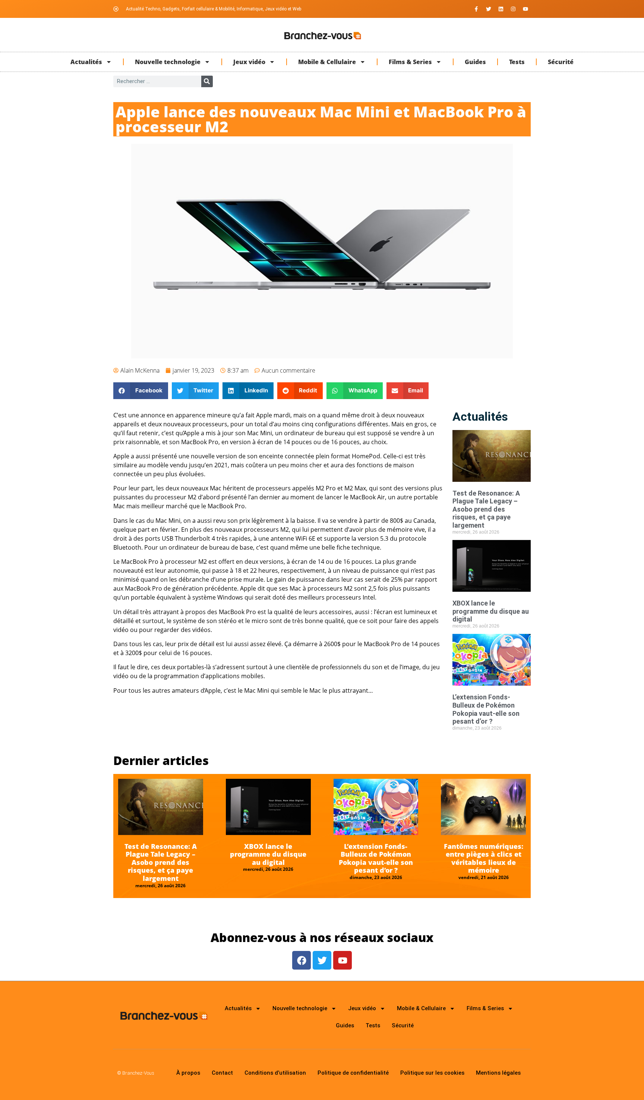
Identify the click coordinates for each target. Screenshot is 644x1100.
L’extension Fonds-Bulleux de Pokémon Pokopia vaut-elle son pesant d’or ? (486, 709)
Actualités (86, 62)
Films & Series (410, 62)
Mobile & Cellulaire (327, 62)
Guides (475, 62)
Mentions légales (498, 1072)
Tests (517, 62)
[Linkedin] (501, 9)
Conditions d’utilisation (275, 1072)
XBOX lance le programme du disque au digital (490, 611)
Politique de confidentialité (353, 1072)
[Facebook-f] (476, 9)
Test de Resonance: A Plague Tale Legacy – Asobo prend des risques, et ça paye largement (486, 509)
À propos (188, 1072)
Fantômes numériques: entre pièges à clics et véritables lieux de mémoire (483, 858)
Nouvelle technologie (168, 62)
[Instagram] (513, 9)
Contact (222, 1072)
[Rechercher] (207, 81)
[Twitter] (488, 9)
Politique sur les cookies (432, 1072)
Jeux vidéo (249, 62)
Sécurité (561, 62)
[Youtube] (525, 9)
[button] (140, 390)
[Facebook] (301, 960)
